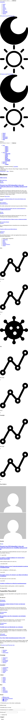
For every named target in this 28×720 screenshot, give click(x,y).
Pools (4, 10)
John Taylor (7, 196)
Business (2, 182)
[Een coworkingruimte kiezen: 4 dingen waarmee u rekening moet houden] (4, 221)
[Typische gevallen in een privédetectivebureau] (2, 231)
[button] (14, 719)
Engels (4, 4)
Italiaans (4, 13)
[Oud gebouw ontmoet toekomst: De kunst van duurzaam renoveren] (2, 600)
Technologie (5, 239)
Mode (4, 240)
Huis (5, 601)
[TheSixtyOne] (6, 74)
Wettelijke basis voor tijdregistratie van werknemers (11, 627)
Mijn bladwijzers (3, 180)
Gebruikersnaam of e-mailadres (6, 709)
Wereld (4, 245)
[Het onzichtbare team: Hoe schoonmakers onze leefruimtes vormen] (3, 612)
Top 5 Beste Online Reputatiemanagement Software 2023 (12, 637)
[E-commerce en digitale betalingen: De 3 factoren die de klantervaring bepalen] (3, 202)
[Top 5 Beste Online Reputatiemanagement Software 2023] (2, 634)
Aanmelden (15, 166)
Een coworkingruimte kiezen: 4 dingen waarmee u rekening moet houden (13, 219)
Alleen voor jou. (3, 177)
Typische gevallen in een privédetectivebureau (8, 229)
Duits (4, 5)
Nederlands (5, 11)
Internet (5, 635)
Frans (4, 6)
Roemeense (5, 12)
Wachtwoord (2, 712)
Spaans (4, 7)
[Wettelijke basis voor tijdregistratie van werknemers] (3, 623)
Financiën (6, 203)
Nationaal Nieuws (6, 244)
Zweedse (4, 8)
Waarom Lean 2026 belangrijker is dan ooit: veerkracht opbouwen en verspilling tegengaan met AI (13, 186)
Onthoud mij (4, 714)
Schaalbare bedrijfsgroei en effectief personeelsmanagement (13, 583)
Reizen (4, 242)
